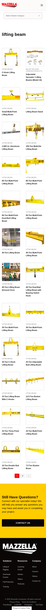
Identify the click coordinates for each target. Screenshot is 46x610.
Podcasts (21, 584)
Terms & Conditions (29, 602)
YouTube (39, 605)
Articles (20, 574)
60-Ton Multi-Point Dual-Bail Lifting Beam (10, 218)
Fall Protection (8, 582)
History (34, 576)
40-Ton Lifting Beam (11, 253)
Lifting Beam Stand (34, 112)
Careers (35, 571)
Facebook (7, 605)
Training (6, 587)
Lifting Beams (7, 69)
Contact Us (23, 523)
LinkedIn (17, 605)
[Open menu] (41, 5)
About (34, 567)
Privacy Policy (15, 602)
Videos (20, 579)
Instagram (28, 605)
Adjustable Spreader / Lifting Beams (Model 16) (34, 77)
